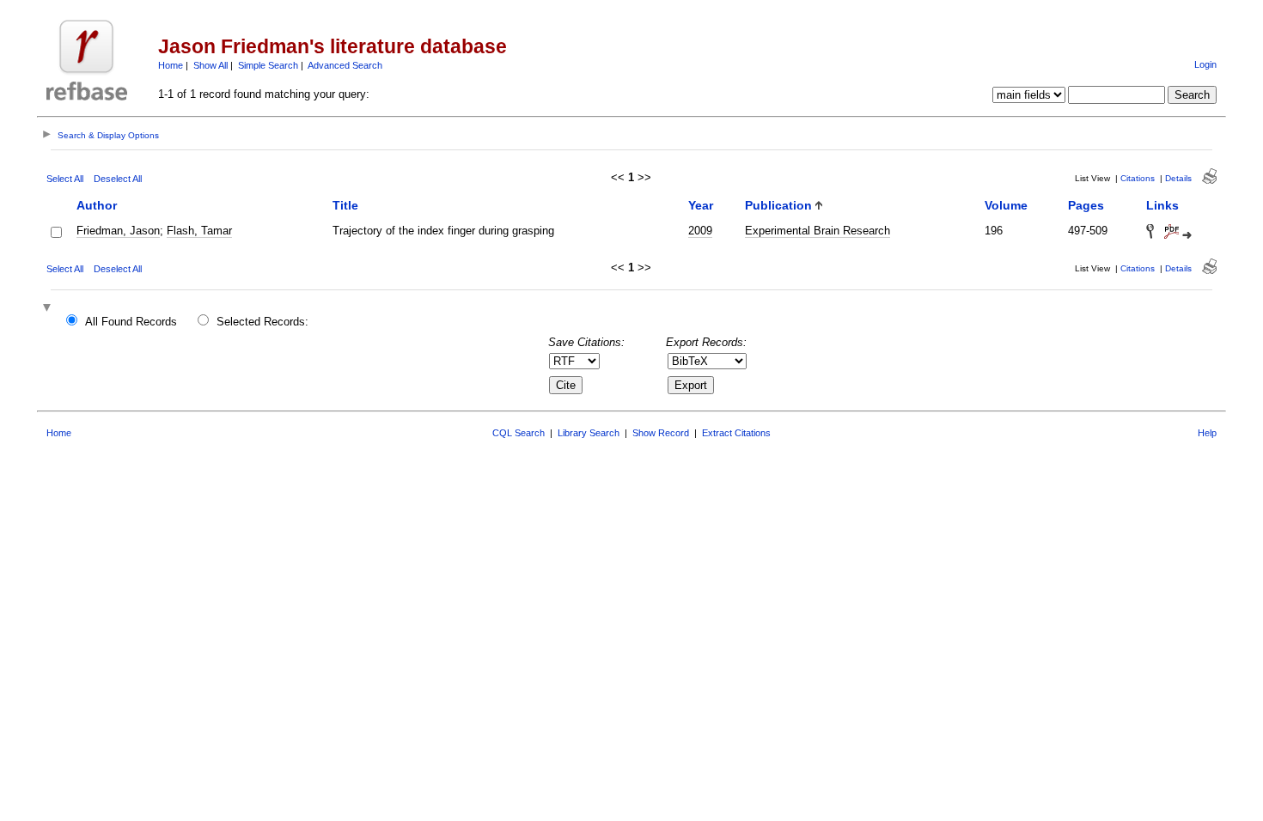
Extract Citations (736, 433)
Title (345, 205)
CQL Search (518, 433)
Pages (1086, 205)
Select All (64, 178)
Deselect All (118, 178)
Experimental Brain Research (817, 230)
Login (1205, 64)
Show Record (660, 433)
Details (1178, 178)
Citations (1137, 178)
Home (170, 65)
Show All (210, 65)
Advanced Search (345, 65)
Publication (778, 205)
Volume (1006, 205)
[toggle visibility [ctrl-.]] (49, 308)
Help (1207, 433)
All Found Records (131, 321)
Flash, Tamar (199, 230)
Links (1162, 205)
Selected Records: (262, 321)
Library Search (588, 433)
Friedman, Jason (118, 230)
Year (700, 205)
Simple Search (268, 65)
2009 (700, 230)
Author (96, 205)
